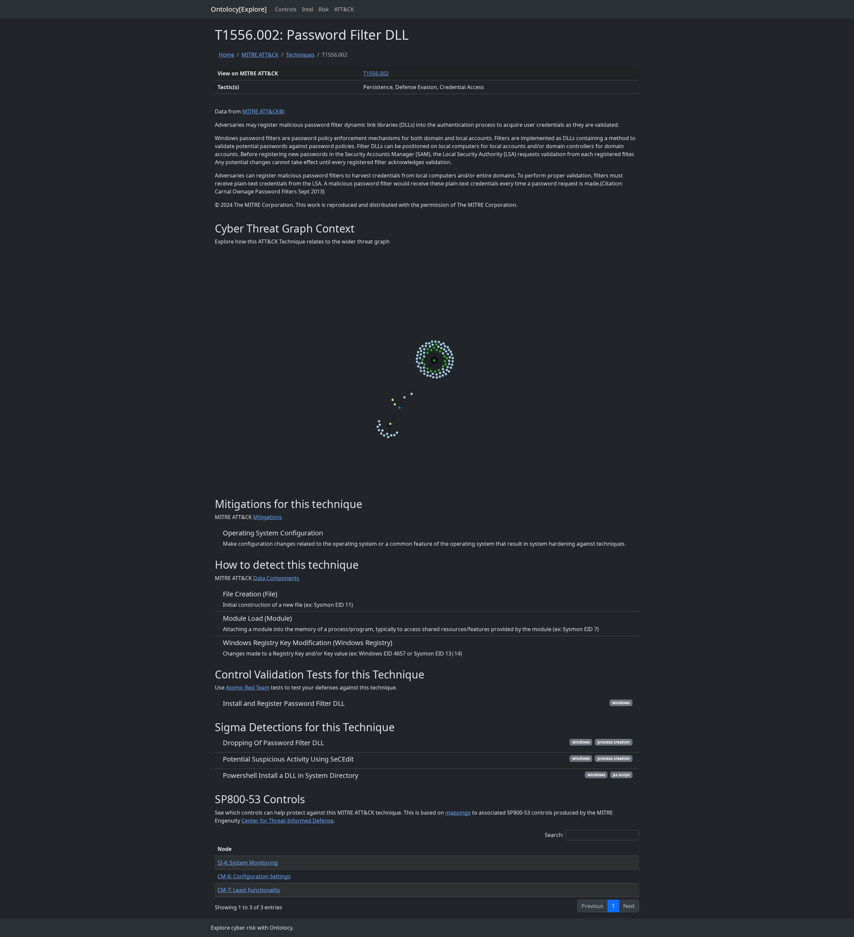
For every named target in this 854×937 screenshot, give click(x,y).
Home (226, 54)
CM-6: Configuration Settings (254, 876)
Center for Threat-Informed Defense (288, 820)
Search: (554, 835)
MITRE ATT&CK (260, 54)
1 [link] (613, 906)
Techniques (300, 54)
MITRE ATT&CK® (263, 111)
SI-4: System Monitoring (248, 862)
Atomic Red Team (248, 687)
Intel (307, 9)
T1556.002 (376, 73)
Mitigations (267, 517)
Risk (324, 9)
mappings (458, 812)
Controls (286, 9)
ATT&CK (344, 9)
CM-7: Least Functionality (249, 890)
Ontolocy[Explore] (239, 9)
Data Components (276, 578)
